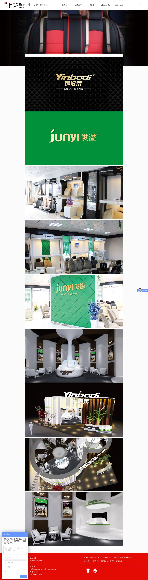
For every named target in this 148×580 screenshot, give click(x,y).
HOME (64, 5)
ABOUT (78, 5)
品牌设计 (107, 557)
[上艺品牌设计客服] (88, 571)
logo (86, 557)
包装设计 (88, 561)
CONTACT (119, 5)
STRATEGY (105, 5)
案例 (92, 5)
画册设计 (96, 561)
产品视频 (119, 561)
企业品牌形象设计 (125, 557)
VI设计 (100, 557)
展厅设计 (104, 561)
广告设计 (115, 557)
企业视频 (111, 561)
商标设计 (93, 557)
